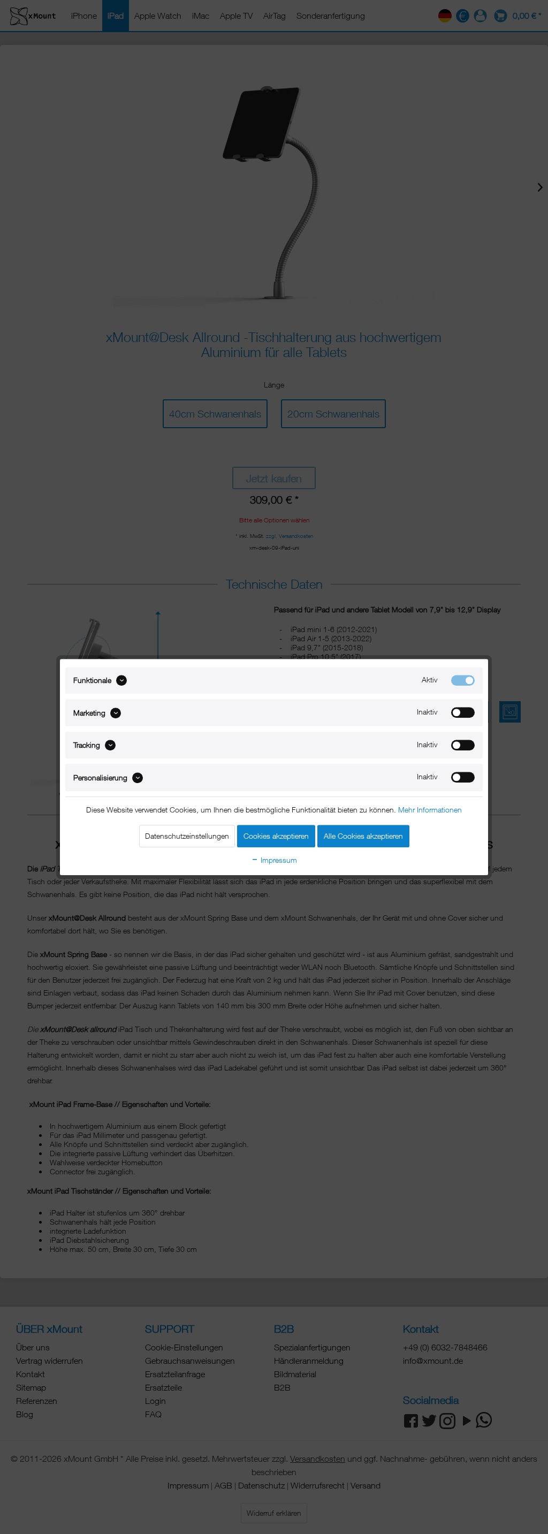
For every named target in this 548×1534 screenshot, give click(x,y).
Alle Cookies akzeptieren (363, 835)
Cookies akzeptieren (276, 835)
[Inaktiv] (463, 713)
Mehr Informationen (430, 809)
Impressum (277, 859)
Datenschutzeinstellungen (187, 835)
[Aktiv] (463, 680)
